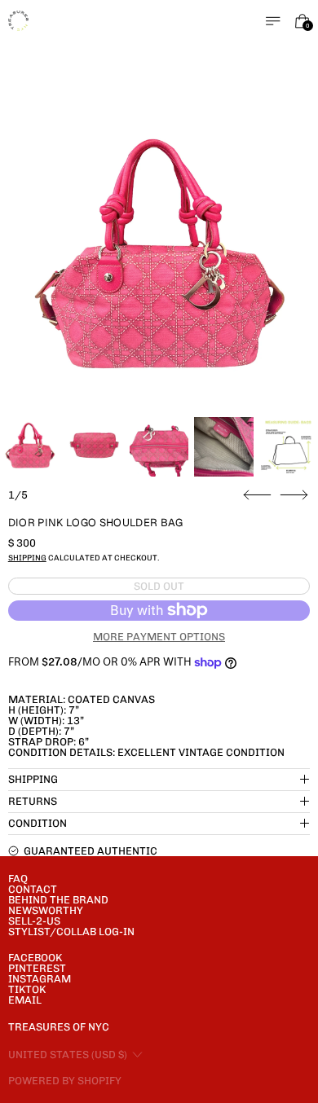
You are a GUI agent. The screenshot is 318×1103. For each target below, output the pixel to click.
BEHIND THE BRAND (58, 900)
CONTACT (32, 889)
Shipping (27, 557)
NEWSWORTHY (45, 910)
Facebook (35, 957)
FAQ (18, 878)
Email (25, 1000)
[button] (159, 261)
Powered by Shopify (64, 1080)
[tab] (30, 447)
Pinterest (37, 968)
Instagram (39, 978)
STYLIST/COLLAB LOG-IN (71, 931)
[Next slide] (294, 495)
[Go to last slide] (257, 495)
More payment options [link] (159, 636)
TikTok (27, 989)
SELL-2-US (34, 921)
